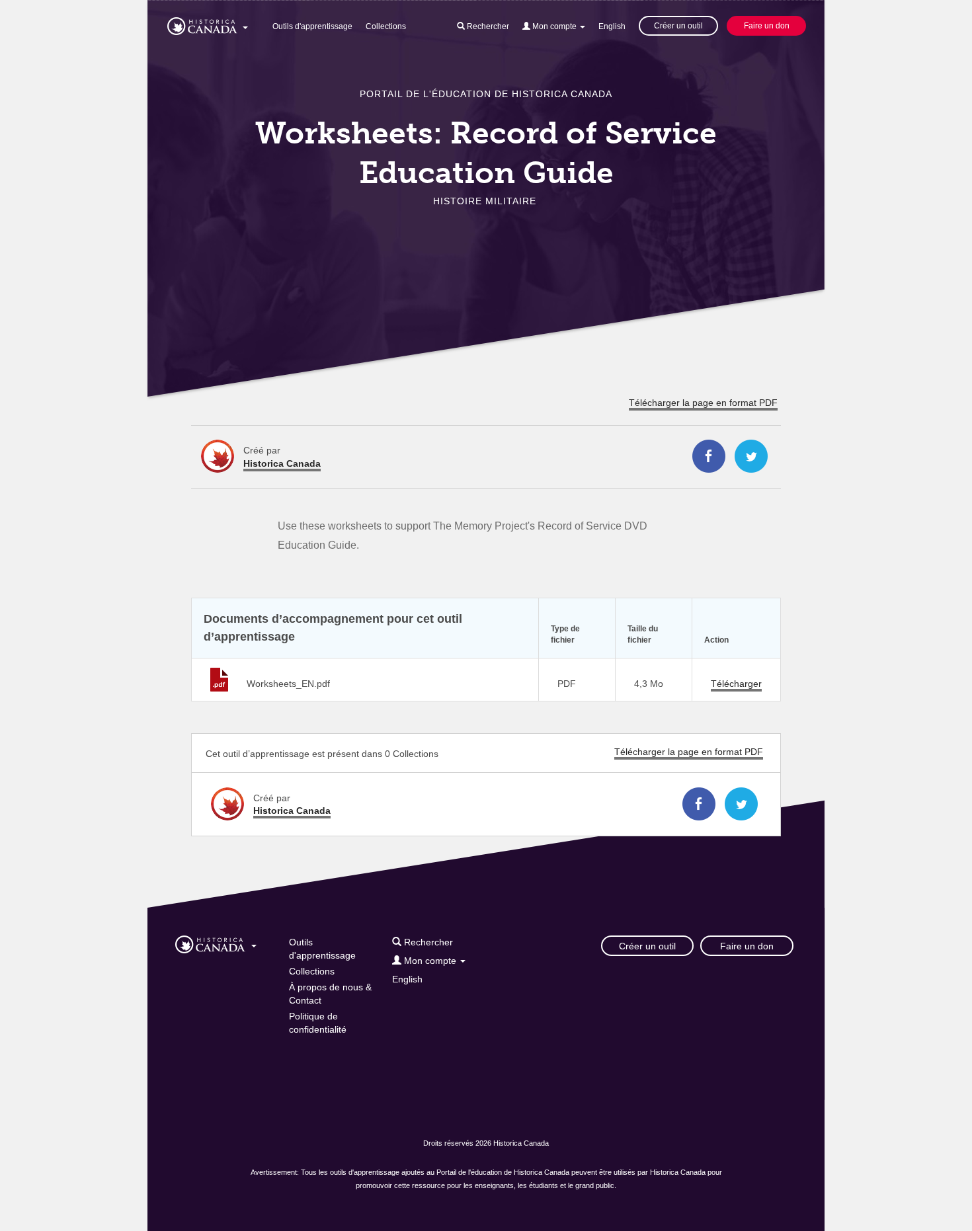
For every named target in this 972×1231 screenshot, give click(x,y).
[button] (207, 23)
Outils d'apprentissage (312, 26)
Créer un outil (678, 25)
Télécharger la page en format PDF (703, 402)
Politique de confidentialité (317, 1023)
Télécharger (736, 683)
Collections (386, 26)
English (612, 26)
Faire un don (767, 25)
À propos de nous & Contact (330, 994)
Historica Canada (282, 463)
